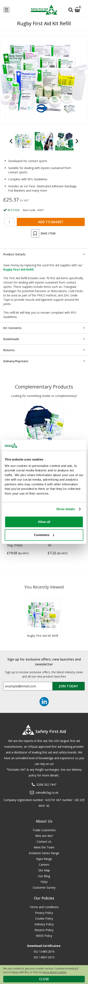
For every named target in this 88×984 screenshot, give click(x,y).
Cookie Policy (44, 918)
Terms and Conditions (44, 907)
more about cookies (54, 972)
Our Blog (44, 876)
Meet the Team (44, 847)
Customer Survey (44, 887)
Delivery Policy (44, 924)
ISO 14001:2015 (44, 957)
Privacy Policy (44, 913)
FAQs (44, 882)
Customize (41, 535)
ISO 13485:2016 (44, 951)
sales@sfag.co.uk (47, 792)
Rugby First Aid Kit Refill (42, 636)
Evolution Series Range (44, 853)
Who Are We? (44, 836)
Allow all (44, 521)
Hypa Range (44, 859)
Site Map (44, 870)
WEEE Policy (44, 936)
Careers (44, 864)
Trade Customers (44, 830)
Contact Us (44, 841)
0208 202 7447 (46, 784)
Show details (65, 509)
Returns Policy (44, 930)
